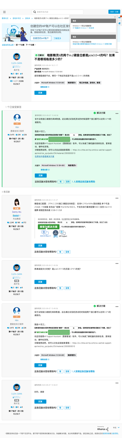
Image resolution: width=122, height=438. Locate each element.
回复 (40, 92)
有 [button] (61, 181)
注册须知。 (115, 433)
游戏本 (27, 18)
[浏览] (4, 12)
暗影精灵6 (72, 83)
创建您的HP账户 (41, 38)
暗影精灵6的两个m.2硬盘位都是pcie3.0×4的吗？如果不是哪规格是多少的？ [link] (62, 18)
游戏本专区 (17, 18)
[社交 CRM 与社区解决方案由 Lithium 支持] (103, 428)
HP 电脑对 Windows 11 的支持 (83, 28)
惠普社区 (5, 18)
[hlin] (17, 117)
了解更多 (57, 38)
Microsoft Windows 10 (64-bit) (52, 83)
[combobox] (57, 12)
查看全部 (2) (45, 170)
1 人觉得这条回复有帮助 (83, 181)
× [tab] (115, 17)
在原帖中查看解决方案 (44, 156)
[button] (117, 52)
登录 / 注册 (114, 12)
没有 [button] (68, 181)
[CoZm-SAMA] (16, 56)
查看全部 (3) (44, 87)
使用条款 (106, 433)
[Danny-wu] (16, 202)
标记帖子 (16, 84)
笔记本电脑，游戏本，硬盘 (89, 83)
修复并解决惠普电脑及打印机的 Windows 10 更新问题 (92, 44)
